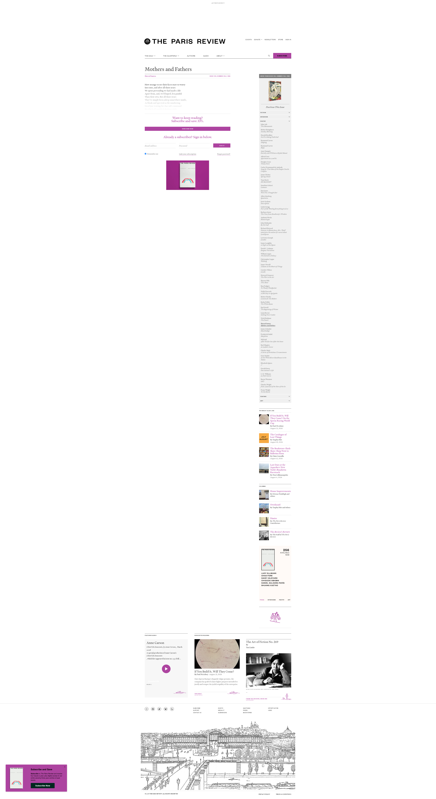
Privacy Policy (264, 794)
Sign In (288, 39)
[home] (184, 42)
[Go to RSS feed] (172, 709)
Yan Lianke (250, 647)
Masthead (246, 708)
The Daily (149, 55)
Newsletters (270, 39)
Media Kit (221, 710)
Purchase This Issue (275, 107)
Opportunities (273, 708)
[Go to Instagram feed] (146, 709)
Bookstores (247, 712)
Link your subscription (187, 154)
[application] (166, 680)
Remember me (152, 154)
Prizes (245, 710)
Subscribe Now (42, 785)
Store (280, 39)
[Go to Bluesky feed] (165, 709)
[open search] (269, 55)
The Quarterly (170, 55)
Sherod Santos (150, 76)
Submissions (222, 712)
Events (249, 39)
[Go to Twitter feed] (159, 709)
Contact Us (197, 712)
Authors (191, 55)
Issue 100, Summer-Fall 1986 (220, 76)
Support (196, 710)
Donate (257, 39)
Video (270, 710)
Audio (206, 55)
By (247, 644)
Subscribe (282, 55)
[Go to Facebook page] (153, 709)
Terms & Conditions (283, 794)
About (220, 55)
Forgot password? (223, 154)
